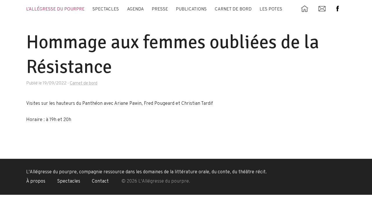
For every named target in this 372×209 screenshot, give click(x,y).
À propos (35, 181)
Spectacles (105, 9)
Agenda (135, 9)
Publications (191, 9)
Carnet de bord (233, 9)
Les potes (271, 9)
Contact (100, 181)
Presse (160, 9)
